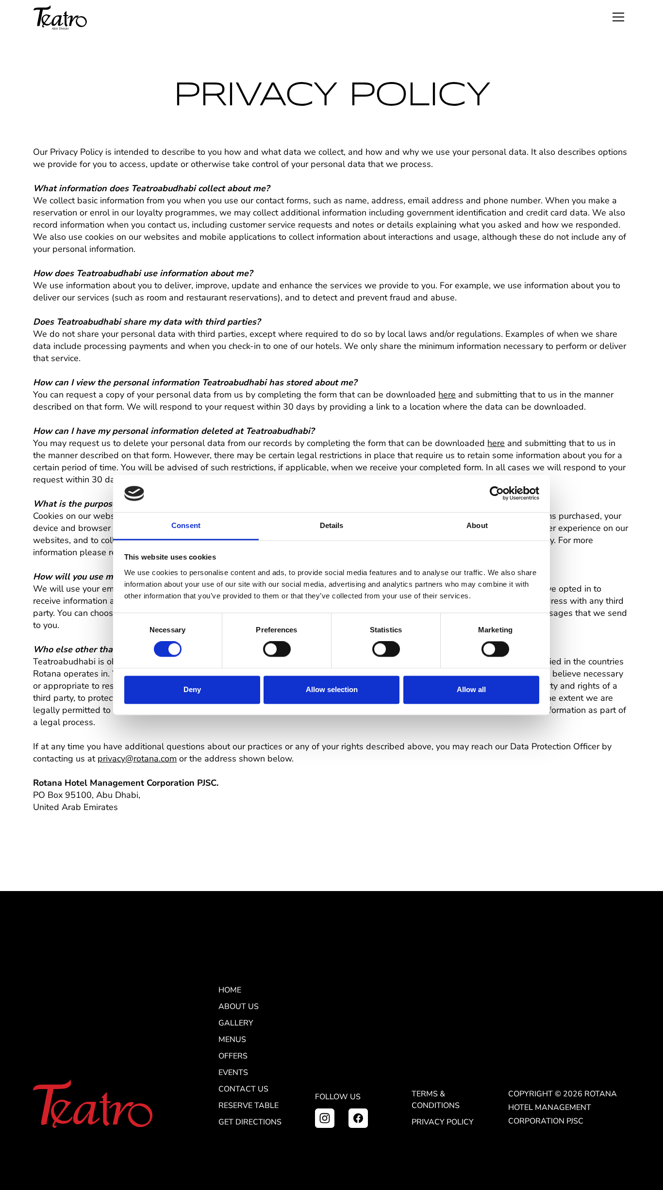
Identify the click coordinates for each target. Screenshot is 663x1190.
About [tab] (477, 525)
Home (229, 990)
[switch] (277, 649)
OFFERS (233, 1056)
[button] (618, 17)
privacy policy (443, 1122)
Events (233, 1072)
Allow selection (332, 689)
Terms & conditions (436, 1100)
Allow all (471, 689)
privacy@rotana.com (137, 758)
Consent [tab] (185, 525)
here (447, 394)
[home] (60, 17)
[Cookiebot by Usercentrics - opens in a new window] (496, 493)
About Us (238, 1006)
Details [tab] (332, 525)
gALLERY (235, 1023)
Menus (232, 1039)
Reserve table (248, 1105)
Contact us (243, 1089)
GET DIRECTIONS (250, 1122)
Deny (192, 689)
